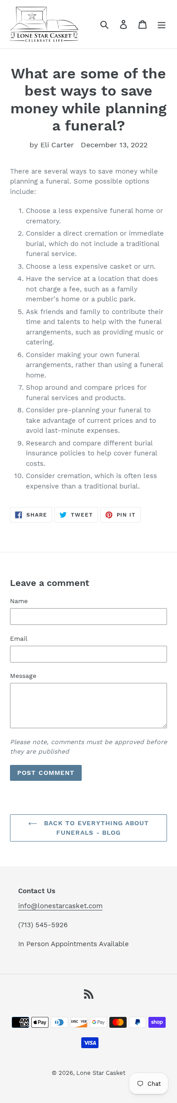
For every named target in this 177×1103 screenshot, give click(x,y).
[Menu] (161, 24)
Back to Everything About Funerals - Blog (95, 827)
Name (19, 601)
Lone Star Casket (100, 1072)
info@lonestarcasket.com (60, 906)
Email (18, 638)
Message (23, 675)
